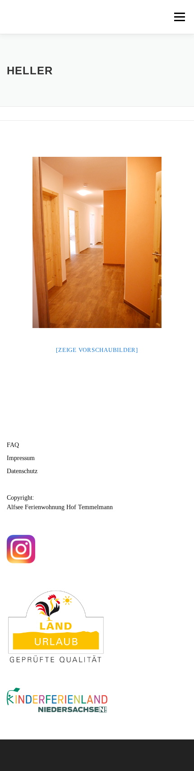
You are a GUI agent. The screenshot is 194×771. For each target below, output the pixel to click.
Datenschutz (22, 471)
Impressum (21, 458)
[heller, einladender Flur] (97, 242)
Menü (179, 17)
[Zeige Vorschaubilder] (97, 350)
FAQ (13, 445)
